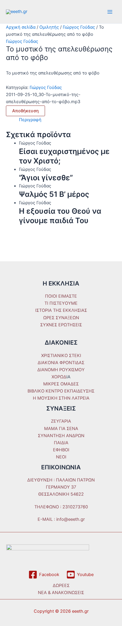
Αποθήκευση (25, 110)
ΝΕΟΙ (61, 457)
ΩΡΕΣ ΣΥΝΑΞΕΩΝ (61, 317)
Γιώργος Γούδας (79, 27)
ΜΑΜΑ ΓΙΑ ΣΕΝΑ (61, 428)
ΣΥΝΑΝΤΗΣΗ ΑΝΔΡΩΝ (61, 435)
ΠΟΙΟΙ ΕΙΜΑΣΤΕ (61, 296)
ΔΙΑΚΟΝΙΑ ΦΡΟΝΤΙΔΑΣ (61, 362)
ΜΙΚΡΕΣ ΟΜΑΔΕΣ (61, 384)
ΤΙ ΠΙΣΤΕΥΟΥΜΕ (61, 303)
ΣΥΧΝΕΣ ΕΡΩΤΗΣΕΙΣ (61, 324)
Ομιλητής (49, 27)
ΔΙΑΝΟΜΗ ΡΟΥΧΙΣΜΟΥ (61, 369)
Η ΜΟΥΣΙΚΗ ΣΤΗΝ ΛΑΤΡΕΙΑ (61, 398)
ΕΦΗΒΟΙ (61, 450)
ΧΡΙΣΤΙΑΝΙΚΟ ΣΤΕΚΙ (61, 355)
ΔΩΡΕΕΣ (61, 585)
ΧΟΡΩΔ (59, 377)
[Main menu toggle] (110, 12)
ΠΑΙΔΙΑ (61, 442)
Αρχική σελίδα (21, 27)
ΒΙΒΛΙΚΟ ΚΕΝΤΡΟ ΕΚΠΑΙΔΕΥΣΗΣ (61, 391)
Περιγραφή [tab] (30, 119)
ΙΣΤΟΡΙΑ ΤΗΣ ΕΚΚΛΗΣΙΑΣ (61, 310)
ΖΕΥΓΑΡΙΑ (61, 421)
